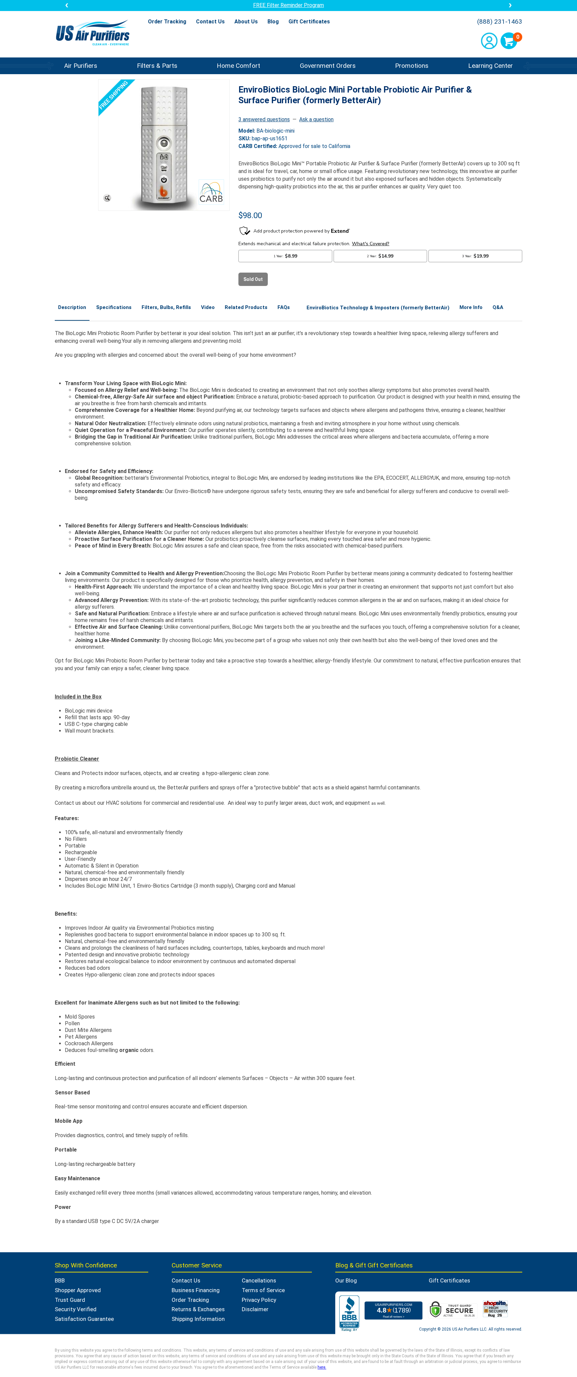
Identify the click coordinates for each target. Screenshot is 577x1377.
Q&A (498, 307)
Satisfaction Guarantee (84, 1319)
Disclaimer (255, 1309)
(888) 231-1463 (499, 21)
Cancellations (259, 1280)
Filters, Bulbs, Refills (166, 307)
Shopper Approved (78, 1290)
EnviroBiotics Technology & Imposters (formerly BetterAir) (378, 308)
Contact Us (210, 21)
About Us (246, 21)
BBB (60, 1280)
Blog (273, 21)
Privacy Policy (259, 1299)
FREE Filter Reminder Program (288, 5)
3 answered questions (264, 119)
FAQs (283, 307)
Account (489, 40)
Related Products (246, 307)
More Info (471, 307)
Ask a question (316, 119)
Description (72, 307)
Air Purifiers (80, 65)
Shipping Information (198, 1319)
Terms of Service (263, 1290)
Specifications (114, 307)
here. (322, 1367)
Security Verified (76, 1309)
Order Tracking (167, 21)
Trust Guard (70, 1299)
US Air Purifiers (94, 33)
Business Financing (196, 1290)
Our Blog (346, 1280)
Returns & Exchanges (198, 1309)
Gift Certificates (309, 21)
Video (208, 307)
